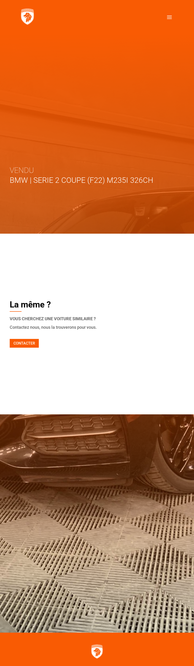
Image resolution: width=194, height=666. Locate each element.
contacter (24, 343)
